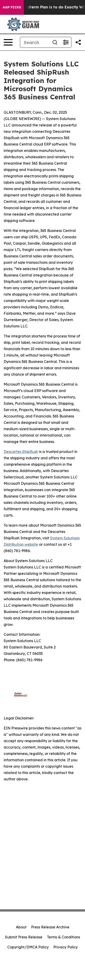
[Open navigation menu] (8, 42)
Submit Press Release (23, 937)
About (21, 927)
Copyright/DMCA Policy (28, 947)
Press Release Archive (50, 927)
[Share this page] (78, 42)
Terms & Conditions (63, 937)
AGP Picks (12, 7)
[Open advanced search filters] (65, 42)
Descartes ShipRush (21, 451)
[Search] (54, 42)
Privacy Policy (65, 947)
